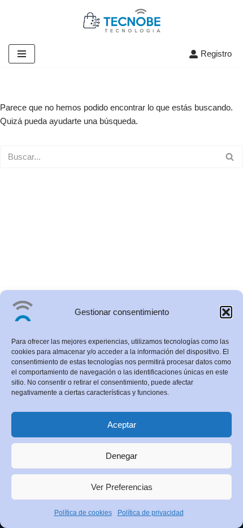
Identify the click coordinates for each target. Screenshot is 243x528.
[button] (226, 312)
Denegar (121, 456)
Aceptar (121, 424)
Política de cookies (83, 513)
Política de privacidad (151, 513)
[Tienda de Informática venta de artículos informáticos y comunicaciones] (121, 20)
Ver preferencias (122, 487)
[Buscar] (230, 156)
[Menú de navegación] (21, 53)
